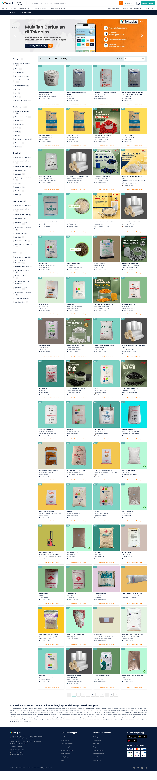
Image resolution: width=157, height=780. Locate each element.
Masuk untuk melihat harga (51, 104)
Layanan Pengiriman (66, 747)
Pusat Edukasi (138, 8)
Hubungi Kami (97, 740)
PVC (15, 8)
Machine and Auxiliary (58, 8)
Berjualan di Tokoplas (67, 743)
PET (11, 8)
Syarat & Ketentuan (98, 753)
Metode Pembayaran (67, 750)
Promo (62, 760)
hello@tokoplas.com (18, 754)
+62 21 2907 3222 (17, 752)
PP (3, 8)
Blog (94, 747)
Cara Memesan (65, 737)
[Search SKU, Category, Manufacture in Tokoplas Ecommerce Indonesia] (121, 3)
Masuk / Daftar (147, 3)
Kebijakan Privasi (98, 750)
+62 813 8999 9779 (18, 750)
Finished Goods (24, 8)
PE (7, 8)
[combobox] (73, 3)
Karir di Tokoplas (98, 757)
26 (111, 695)
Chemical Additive (40, 8)
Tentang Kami (127, 8)
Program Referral (66, 753)
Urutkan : (119, 59)
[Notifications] (138, 3)
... (106, 695)
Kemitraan (96, 743)
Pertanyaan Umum (66, 740)
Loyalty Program (65, 757)
